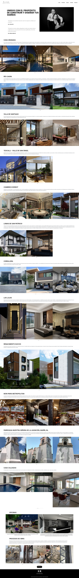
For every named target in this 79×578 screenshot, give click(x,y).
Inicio (59, 2)
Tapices (67, 2)
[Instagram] (40, 571)
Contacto (71, 2)
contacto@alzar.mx (39, 573)
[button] (1, 58)
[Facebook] (38, 571)
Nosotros (75, 2)
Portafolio (63, 2)
